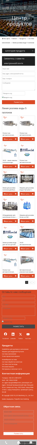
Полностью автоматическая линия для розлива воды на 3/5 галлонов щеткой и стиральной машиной (27, 134)
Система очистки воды (9, 364)
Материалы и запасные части (12, 369)
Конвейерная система (9, 359)
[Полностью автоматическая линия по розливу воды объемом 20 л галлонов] (27, 151)
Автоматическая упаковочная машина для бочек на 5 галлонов (27, 271)
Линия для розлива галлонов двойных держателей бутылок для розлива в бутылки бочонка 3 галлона (10, 189)
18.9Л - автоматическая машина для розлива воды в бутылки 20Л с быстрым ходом (27, 244)
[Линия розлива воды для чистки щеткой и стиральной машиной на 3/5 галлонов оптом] (10, 233)
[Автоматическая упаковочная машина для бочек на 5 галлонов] (27, 260)
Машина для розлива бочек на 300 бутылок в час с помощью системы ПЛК (27, 216)
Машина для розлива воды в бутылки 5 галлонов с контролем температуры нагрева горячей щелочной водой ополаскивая (27, 189)
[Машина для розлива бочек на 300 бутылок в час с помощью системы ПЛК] (27, 206)
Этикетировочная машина (11, 356)
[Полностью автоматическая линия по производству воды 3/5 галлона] (10, 260)
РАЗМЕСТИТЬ (18, 326)
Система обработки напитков (12, 362)
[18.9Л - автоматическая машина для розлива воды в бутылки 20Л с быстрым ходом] (27, 233)
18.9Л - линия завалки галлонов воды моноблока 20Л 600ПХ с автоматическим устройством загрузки (10, 161)
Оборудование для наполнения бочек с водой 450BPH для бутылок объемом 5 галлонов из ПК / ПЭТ (10, 216)
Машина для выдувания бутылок (13, 351)
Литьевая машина (8, 367)
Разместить (18, 102)
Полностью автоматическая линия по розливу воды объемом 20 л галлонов (26, 161)
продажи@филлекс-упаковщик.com (20, 383)
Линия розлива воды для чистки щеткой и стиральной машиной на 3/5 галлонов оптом (10, 244)
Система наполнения (9, 354)
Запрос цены (8, 139)
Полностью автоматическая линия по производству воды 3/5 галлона (9, 271)
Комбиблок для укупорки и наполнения (15, 349)
